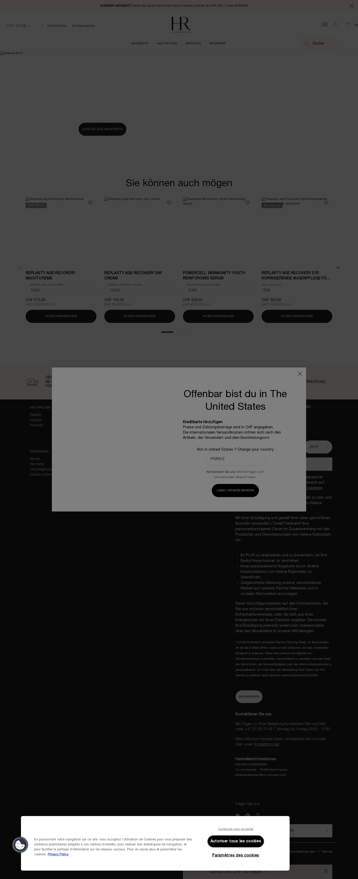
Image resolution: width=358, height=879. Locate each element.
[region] (155, 843)
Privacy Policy (58, 854)
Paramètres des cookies (235, 855)
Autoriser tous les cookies (235, 841)
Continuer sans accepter (235, 829)
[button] (20, 845)
